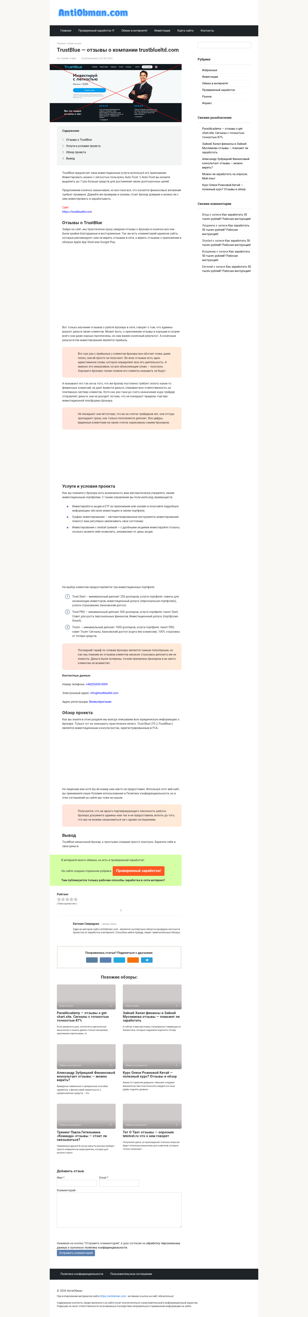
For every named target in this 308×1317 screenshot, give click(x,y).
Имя (61, 1177)
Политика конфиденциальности (81, 1274)
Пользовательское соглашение (131, 1274)
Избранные (209, 70)
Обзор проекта (76, 152)
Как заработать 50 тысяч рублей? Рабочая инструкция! (225, 230)
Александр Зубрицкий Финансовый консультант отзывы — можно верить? (86, 1076)
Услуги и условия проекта (83, 146)
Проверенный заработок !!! (96, 30)
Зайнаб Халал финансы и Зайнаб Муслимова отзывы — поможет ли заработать (151, 1016)
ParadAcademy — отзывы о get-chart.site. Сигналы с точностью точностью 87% (83, 1016)
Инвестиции (162, 30)
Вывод (70, 158)
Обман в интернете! (134, 30)
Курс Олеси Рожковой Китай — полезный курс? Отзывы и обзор (150, 1074)
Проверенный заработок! (138, 871)
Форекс (207, 103)
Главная (65, 30)
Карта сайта (185, 30)
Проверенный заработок (218, 90)
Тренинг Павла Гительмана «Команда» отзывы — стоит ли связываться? (82, 1136)
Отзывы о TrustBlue (79, 139)
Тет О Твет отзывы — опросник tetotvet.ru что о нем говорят (148, 1134)
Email (103, 1177)
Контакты (207, 30)
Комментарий (66, 1190)
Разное (207, 96)
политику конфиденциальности (106, 1247)
